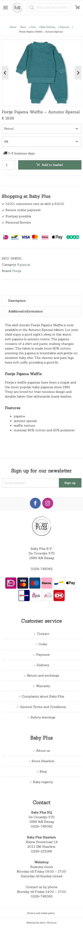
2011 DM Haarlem (41, 847)
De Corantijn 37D (42, 817)
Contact (43, 634)
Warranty (43, 686)
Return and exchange (43, 675)
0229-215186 (41, 851)
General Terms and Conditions (43, 707)
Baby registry (43, 782)
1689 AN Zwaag (41, 822)
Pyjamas (64, 26)
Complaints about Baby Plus (43, 696)
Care (33, 26)
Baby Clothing (48, 26)
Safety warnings (43, 717)
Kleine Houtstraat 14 (42, 842)
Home (13, 26)
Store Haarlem (43, 761)
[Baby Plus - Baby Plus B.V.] (19, 7)
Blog (43, 771)
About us (43, 751)
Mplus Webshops (48, 922)
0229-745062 (41, 569)
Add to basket (52, 165)
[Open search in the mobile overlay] (49, 7)
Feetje (16, 271)
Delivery (43, 665)
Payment (43, 655)
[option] (41, 73)
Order (43, 644)
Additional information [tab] (25, 311)
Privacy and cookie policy (41, 913)
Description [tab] (17, 301)
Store (23, 26)
